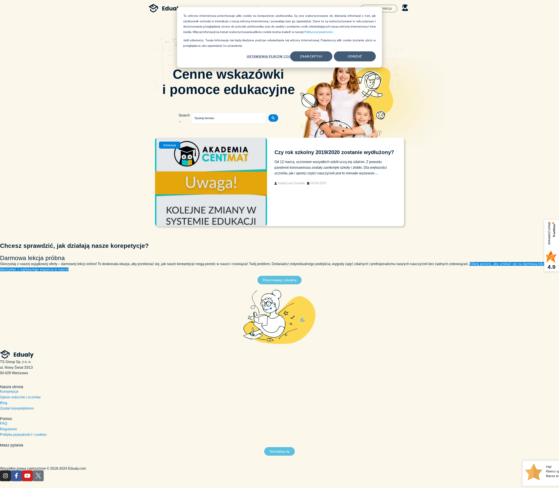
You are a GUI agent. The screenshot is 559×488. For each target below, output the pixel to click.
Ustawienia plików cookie (272, 56)
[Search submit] (273, 118)
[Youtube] (27, 475)
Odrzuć (355, 56)
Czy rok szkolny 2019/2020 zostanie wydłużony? (334, 152)
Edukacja (169, 145)
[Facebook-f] (16, 475)
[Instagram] (5, 475)
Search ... (184, 118)
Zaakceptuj (311, 56)
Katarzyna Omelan (291, 183)
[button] (279, 280)
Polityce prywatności (318, 32)
